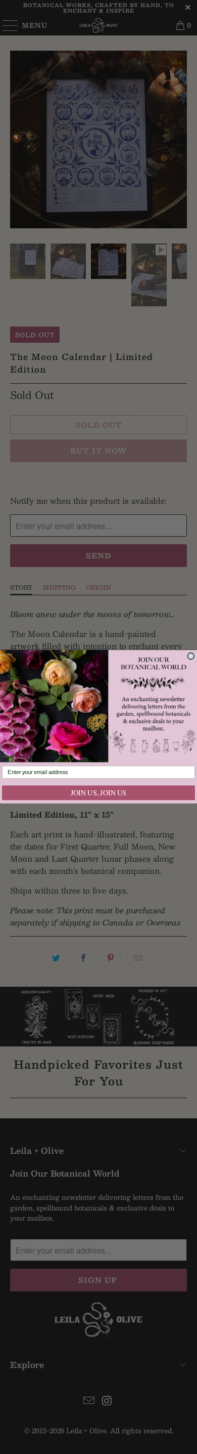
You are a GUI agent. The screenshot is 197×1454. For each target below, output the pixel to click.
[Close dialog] (190, 656)
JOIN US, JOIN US (98, 793)
